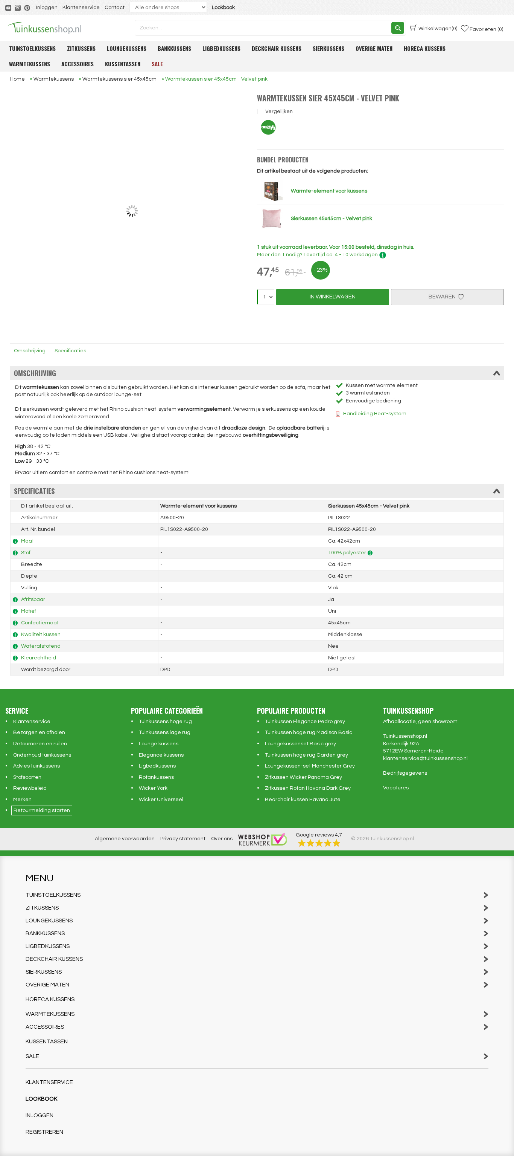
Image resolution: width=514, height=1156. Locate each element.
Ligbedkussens (221, 48)
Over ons (222, 838)
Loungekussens (126, 48)
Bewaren (443, 297)
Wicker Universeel (161, 799)
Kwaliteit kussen (41, 634)
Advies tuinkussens (36, 766)
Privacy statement (182, 838)
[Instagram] (18, 7)
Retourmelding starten (42, 810)
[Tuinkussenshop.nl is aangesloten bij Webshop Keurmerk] (262, 838)
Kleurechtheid (38, 658)
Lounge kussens (158, 743)
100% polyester (347, 552)
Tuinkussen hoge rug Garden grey (306, 755)
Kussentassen (122, 64)
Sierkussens (328, 48)
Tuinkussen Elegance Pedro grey (305, 721)
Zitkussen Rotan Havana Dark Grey (308, 788)
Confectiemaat (40, 622)
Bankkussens (174, 48)
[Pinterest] (27, 7)
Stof (25, 552)
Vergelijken (279, 111)
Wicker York (153, 788)
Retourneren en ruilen (40, 743)
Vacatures (396, 788)
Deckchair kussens (276, 48)
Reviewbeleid (30, 788)
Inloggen (47, 7)
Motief (28, 611)
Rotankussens (156, 777)
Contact (115, 7)
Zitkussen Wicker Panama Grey (303, 777)
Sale (157, 64)
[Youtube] (8, 7)
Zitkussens (81, 48)
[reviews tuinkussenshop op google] (319, 842)
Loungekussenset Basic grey (300, 743)
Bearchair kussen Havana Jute (303, 799)
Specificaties (70, 350)
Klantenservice (81, 7)
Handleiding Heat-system (374, 413)
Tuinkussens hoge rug (165, 721)
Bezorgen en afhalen (39, 732)
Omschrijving (30, 350)
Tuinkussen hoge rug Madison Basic (308, 732)
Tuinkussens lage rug (164, 732)
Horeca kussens (425, 48)
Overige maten (374, 48)
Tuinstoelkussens (32, 48)
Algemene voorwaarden (125, 838)
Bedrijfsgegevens (405, 773)
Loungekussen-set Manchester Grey (310, 766)
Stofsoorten (27, 777)
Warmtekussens (29, 64)
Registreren (44, 1132)
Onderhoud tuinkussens (42, 755)
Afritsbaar (33, 599)
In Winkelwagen (333, 297)
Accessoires (77, 64)
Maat (27, 541)
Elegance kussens (161, 755)
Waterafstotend (41, 646)
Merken (22, 799)
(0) (437, 28)
